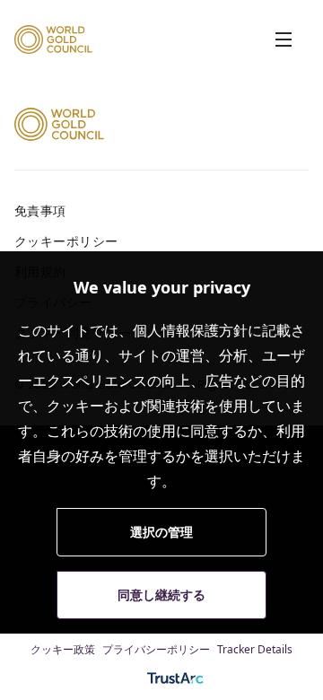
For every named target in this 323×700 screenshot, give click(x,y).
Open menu (283, 39)
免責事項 (40, 211)
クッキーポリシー (66, 241)
